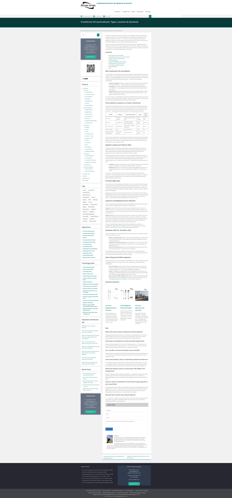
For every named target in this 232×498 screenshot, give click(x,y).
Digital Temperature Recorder (109, 492)
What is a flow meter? (88, 273)
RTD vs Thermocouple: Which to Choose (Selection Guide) (94, 470)
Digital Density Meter (89, 151)
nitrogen (84, 202)
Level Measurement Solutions (89, 30)
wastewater (85, 218)
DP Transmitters (88, 96)
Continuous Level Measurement (90, 294)
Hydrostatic (87, 98)
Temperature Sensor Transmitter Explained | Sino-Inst (94, 480)
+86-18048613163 (98, 16)
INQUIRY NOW (133, 483)
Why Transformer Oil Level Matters (116, 55)
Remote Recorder (89, 168)
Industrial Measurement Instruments (93, 490)
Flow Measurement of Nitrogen (90, 248)
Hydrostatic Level (89, 116)
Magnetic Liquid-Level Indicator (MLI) (116, 58)
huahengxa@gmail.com (87, 16)
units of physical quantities (88, 214)
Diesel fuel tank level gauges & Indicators (137, 492)
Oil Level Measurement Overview (139, 308)
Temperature (87, 153)
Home (81, 30)
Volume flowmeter (94, 216)
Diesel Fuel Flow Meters (88, 235)
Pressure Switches (89, 105)
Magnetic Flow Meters (88, 302)
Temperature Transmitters (90, 162)
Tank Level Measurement (89, 231)
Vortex (86, 131)
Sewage (84, 206)
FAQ (110, 68)
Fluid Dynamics (86, 197)
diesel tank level (86, 192)
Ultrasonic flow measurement (90, 276)
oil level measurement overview (131, 227)
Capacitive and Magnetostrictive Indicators (118, 61)
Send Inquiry (147, 11)
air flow (84, 190)
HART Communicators (90, 171)
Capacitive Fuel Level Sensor (118, 490)
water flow (92, 218)
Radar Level (87, 118)
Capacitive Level (88, 122)
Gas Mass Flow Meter (88, 246)
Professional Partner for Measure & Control (114, 3)
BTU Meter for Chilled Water (122, 492)
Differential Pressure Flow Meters (90, 284)
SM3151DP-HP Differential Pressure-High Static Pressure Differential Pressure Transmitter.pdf (90, 337)
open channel (85, 204)
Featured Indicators (113, 66)
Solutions (133, 11)
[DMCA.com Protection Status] (85, 79)
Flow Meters (86, 125)
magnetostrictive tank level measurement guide (115, 225)
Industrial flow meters (88, 255)
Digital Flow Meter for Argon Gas (95, 492)
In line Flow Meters (87, 244)
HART (89, 199)
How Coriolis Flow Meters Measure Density (91, 472)
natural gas (95, 199)
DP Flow (87, 140)
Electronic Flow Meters (88, 269)
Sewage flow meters (87, 253)
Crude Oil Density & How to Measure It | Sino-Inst (93, 476)
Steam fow (85, 211)
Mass (86, 144)
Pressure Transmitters (90, 94)
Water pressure (93, 221)
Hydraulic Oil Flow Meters (89, 233)
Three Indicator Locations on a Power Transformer (119, 57)
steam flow (93, 209)
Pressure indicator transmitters (90, 288)
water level (85, 221)
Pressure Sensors (89, 92)
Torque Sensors (88, 149)
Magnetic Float (88, 112)
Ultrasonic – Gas (88, 138)
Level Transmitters (88, 107)
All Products (117, 11)
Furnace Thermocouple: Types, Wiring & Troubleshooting (94, 482)
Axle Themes (124, 496)
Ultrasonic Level (88, 114)
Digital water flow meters (89, 250)
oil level (90, 202)
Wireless (87, 103)
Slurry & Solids (91, 206)
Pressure (86, 90)
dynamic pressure (86, 195)
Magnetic (87, 127)
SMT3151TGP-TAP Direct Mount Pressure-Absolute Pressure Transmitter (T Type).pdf (90, 353)
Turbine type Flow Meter (88, 267)
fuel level (93, 197)
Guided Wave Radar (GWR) (90, 120)
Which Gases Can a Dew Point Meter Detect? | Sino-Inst (94, 478)
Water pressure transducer (89, 257)
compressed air (91, 190)
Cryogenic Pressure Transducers (141, 490)
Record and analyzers (88, 167)
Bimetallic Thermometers (90, 160)
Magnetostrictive (88, 109)
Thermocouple (88, 158)
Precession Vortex (89, 133)
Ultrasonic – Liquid (89, 136)
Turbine (87, 129)
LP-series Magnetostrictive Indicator (110, 308)
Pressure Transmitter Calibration (90, 300)
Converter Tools (126, 11)
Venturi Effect (85, 216)
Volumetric (87, 142)
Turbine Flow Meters (87, 282)
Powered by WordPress (109, 496)
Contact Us (109, 429)
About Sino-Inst (140, 11)
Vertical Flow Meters (107, 490)
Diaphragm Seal (88, 101)
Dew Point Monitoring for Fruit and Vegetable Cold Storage (95, 474)
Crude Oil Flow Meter (129, 490)
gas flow (84, 199)
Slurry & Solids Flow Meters (89, 240)
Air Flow (85, 237)
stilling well (91, 211)
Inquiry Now (90, 57)
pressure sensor (94, 204)
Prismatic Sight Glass (113, 60)
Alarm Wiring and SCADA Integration (116, 65)
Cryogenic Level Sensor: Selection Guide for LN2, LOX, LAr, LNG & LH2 (138, 457)
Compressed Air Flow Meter (89, 242)
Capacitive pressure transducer (90, 286)
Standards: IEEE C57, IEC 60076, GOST (117, 63)
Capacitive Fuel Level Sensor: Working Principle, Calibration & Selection (113, 457)
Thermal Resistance (89, 155)
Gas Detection (88, 147)
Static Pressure (86, 209)
